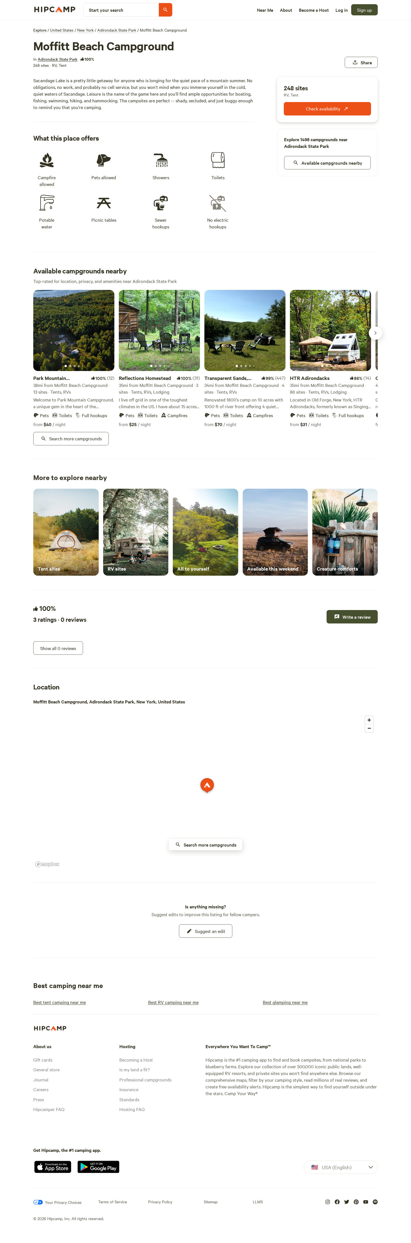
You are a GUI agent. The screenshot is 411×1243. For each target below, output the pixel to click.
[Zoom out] (369, 728)
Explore (39, 30)
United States (62, 30)
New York (85, 30)
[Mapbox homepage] (47, 864)
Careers (40, 1089)
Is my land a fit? (134, 1069)
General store (46, 1069)
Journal (40, 1079)
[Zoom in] (369, 720)
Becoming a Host (136, 1060)
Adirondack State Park (116, 30)
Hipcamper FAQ (48, 1109)
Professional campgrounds (145, 1079)
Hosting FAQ (132, 1109)
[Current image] (65, 366)
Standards (129, 1099)
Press (38, 1099)
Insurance (128, 1089)
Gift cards (42, 1060)
